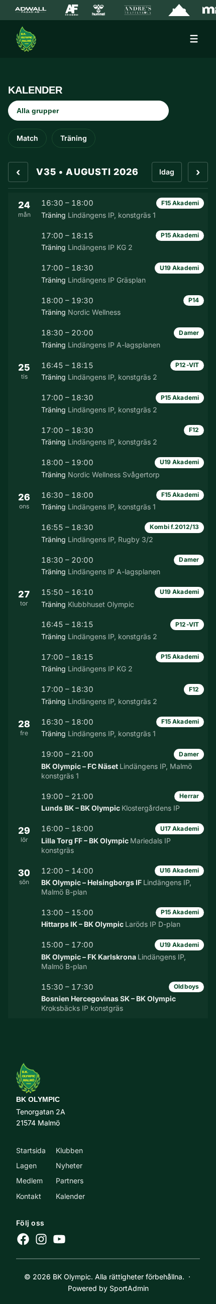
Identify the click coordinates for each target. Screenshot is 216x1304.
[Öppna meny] (194, 39)
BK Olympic (38, 1099)
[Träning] (108, 209)
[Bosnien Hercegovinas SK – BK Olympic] (108, 997)
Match (27, 138)
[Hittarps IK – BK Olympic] (108, 918)
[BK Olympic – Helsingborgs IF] (108, 881)
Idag (166, 171)
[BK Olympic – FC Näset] (108, 765)
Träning (73, 138)
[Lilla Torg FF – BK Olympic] (108, 839)
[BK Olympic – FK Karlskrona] (108, 955)
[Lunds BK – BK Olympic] (108, 802)
